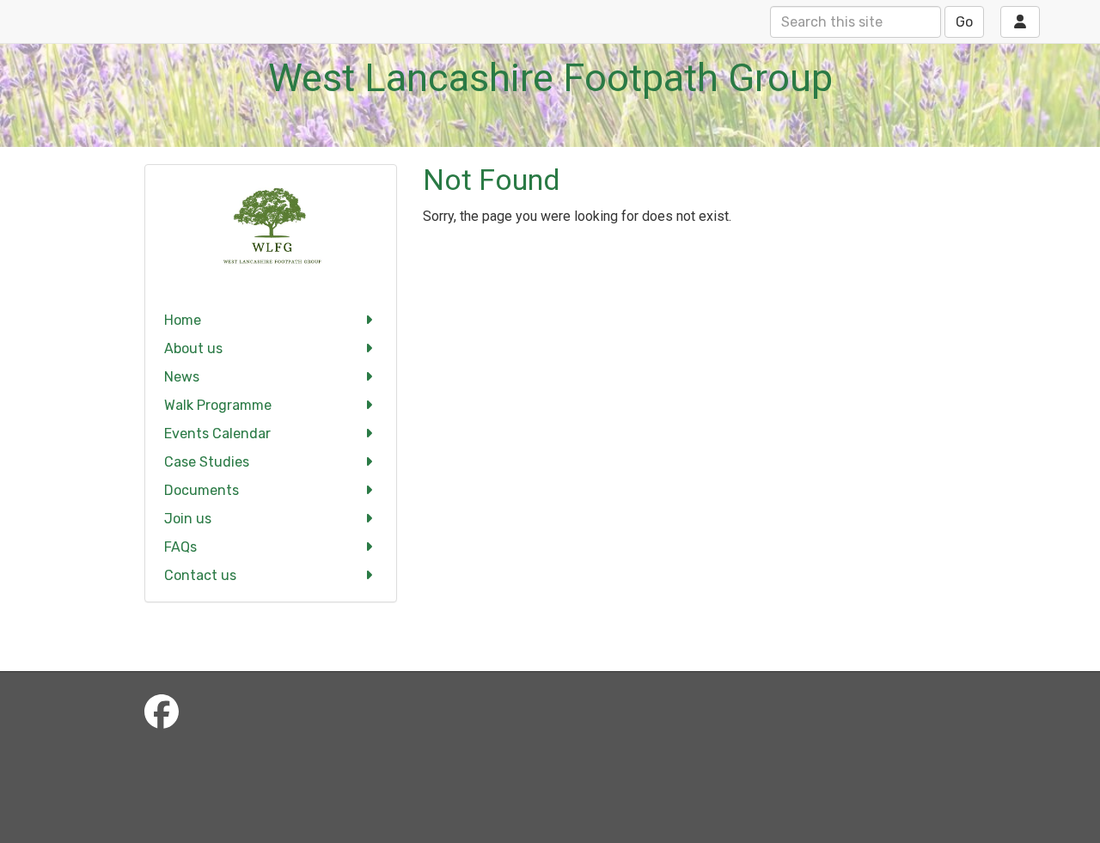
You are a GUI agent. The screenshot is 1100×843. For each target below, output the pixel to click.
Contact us (200, 575)
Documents (201, 490)
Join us (187, 518)
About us (193, 348)
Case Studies (206, 462)
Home (182, 320)
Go (964, 22)
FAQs (180, 547)
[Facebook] (161, 713)
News (181, 377)
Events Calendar (217, 433)
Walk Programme (218, 405)
